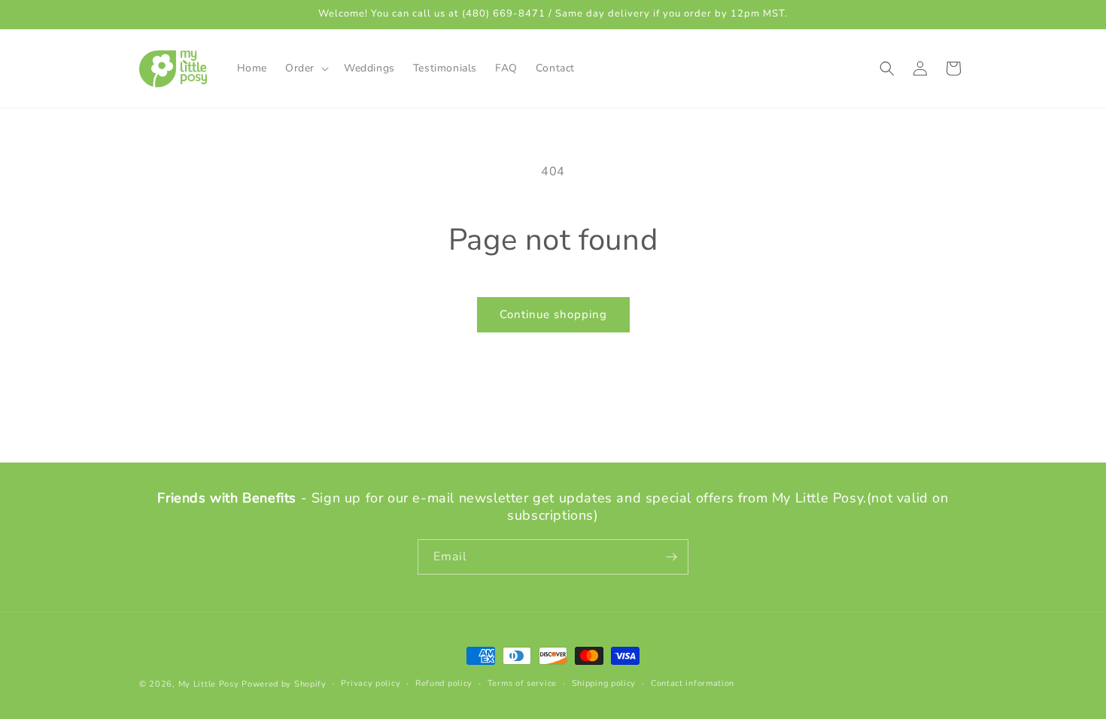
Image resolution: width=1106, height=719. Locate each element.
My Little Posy (208, 684)
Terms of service (522, 683)
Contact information (692, 683)
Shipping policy (604, 683)
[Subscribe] (671, 557)
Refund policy (443, 683)
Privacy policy (370, 683)
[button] (305, 68)
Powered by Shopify (284, 684)
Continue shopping (553, 314)
